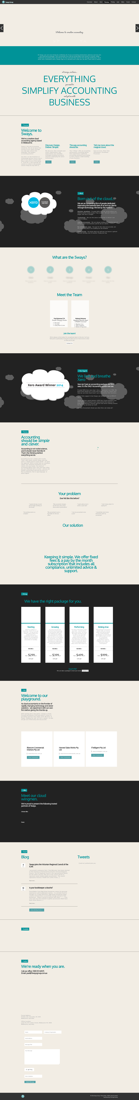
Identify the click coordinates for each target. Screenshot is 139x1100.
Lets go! (31, 658)
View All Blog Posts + (37, 910)
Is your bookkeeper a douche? (41, 887)
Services (106, 2)
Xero (101, 2)
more (48, 162)
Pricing (113, 2)
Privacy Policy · (104, 1095)
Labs (118, 2)
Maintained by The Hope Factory (111, 1097)
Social (128, 2)
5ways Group (9, 2)
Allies (122, 2)
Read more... (32, 880)
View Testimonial (33, 757)
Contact (134, 2)
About (96, 2)
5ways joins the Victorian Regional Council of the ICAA (48, 865)
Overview (89, 2)
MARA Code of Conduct (112, 1095)
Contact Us (69, 343)
